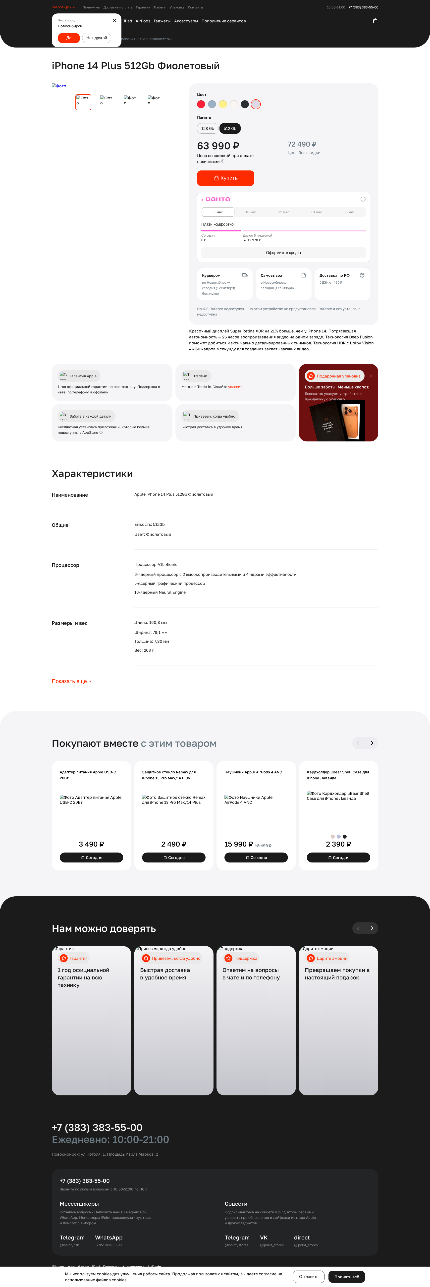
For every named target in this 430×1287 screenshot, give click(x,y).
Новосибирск (61, 7)
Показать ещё (69, 681)
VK (264, 1237)
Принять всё (346, 1276)
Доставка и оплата (118, 7)
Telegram (72, 1237)
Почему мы (91, 7)
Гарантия (143, 7)
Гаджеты (162, 20)
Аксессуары (186, 20)
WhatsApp (109, 1237)
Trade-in (160, 7)
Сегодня (94, 857)
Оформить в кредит (283, 253)
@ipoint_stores (236, 1245)
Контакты (195, 7)
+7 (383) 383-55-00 (363, 7)
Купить (229, 178)
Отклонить (308, 1277)
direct (302, 1237)
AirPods (143, 20)
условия (235, 386)
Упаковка (177, 7)
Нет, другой (96, 38)
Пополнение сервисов (224, 20)
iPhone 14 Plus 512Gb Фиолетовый (145, 39)
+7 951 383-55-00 (108, 1245)
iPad (128, 20)
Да (68, 38)
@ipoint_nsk (69, 1245)
